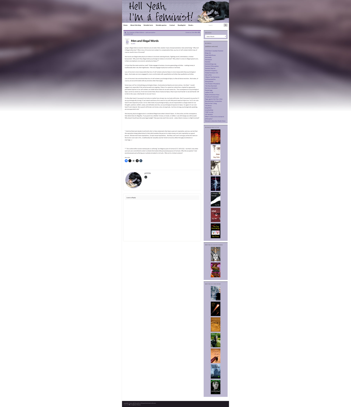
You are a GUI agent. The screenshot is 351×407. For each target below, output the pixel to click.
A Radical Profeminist (212, 97)
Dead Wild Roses (210, 55)
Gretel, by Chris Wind (191, 32)
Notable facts (148, 25)
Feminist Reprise (210, 68)
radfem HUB (209, 92)
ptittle (133, 43)
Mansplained (209, 81)
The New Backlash (211, 86)
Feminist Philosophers (212, 66)
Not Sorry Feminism (211, 88)
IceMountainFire (210, 79)
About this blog (135, 25)
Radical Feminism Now (212, 94)
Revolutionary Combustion (213, 101)
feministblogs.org (210, 64)
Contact (172, 25)
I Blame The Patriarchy (212, 77)
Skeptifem (208, 108)
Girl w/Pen (208, 75)
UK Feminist (209, 114)
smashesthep (209, 110)
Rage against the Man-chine (213, 99)
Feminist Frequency (211, 70)
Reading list (182, 25)
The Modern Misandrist (212, 83)
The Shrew (208, 105)
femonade (208, 57)
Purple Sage (208, 90)
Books (190, 25)
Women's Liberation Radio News (215, 121)
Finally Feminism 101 (211, 73)
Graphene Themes (136, 404)
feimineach (208, 59)
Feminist (207, 62)
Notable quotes (161, 25)
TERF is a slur (209, 112)
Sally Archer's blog (211, 103)
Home (125, 25)
